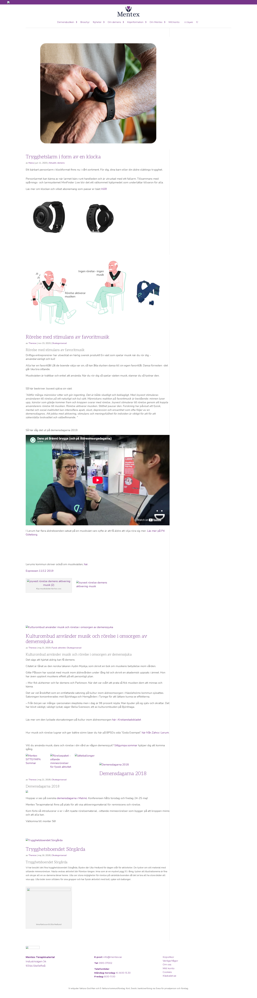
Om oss (167, 964)
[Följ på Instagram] (36, 978)
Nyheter (97, 22)
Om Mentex (156, 22)
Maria (31, 162)
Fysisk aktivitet (59, 647)
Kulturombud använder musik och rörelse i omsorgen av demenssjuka (86, 639)
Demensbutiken (65, 22)
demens (61, 162)
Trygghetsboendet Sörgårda (55, 849)
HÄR (104, 189)
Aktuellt (52, 162)
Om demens (114, 22)
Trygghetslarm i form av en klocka (63, 157)
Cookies (167, 972)
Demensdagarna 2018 (122, 774)
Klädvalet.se (169, 975)
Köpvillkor (168, 957)
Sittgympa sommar (125, 745)
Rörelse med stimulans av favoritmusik (67, 337)
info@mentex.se (112, 957)
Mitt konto (174, 22)
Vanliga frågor (170, 960)
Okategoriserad (59, 343)
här (85, 564)
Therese (32, 343)
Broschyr (85, 22)
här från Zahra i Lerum (155, 732)
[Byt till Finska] (12, 2)
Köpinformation (135, 22)
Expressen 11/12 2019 (40, 571)
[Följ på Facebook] (29, 978)
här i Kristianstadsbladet (126, 719)
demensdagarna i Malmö (72, 798)
